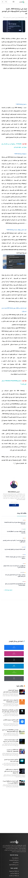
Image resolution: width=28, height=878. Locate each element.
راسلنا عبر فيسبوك (13, 871)
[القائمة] (13, 2)
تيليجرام (14, 666)
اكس (14, 660)
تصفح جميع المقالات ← (7, 590)
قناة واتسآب (14, 672)
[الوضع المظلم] (2, 1)
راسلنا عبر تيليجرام (13, 875)
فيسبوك (14, 647)
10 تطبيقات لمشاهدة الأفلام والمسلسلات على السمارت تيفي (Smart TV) (11, 771)
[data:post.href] (22, 694)
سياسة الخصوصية (13, 860)
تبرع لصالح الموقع (13, 864)
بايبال (13, 505)
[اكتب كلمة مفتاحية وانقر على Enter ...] (6, 1)
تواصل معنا (14, 857)
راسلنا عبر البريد (13, 873)
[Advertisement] (14, 87)
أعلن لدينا (15, 862)
